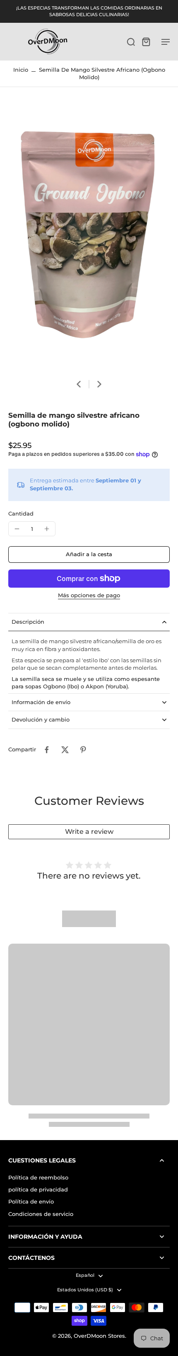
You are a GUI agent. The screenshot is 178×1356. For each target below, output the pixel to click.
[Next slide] (99, 384)
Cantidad (21, 514)
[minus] (17, 529)
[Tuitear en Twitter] (65, 750)
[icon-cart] (146, 41)
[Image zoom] (89, 237)
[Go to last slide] (78, 384)
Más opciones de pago (89, 595)
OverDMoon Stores (99, 1336)
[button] (89, 554)
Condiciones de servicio (40, 1214)
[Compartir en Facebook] (47, 750)
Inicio (20, 70)
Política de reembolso (38, 1177)
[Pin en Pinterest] (83, 750)
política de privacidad (38, 1189)
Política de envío (31, 1202)
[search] (131, 41)
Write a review (89, 831)
